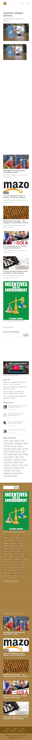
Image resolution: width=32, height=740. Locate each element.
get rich (6, 451)
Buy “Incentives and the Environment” (14, 321)
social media (16, 468)
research (21, 465)
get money (25, 449)
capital (22, 440)
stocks (13, 470)
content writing (17, 443)
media (17, 457)
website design (7, 476)
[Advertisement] (14, 350)
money (21, 457)
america (11, 440)
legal (20, 454)
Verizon (18, 470)
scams (26, 465)
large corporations (12, 454)
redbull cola (14, 465)
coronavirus (7, 446)
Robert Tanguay (9, 18)
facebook (14, 449)
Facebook (20, 731)
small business (7, 468)
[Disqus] (16, 84)
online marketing (8, 462)
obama (24, 460)
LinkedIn (14, 729)
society (22, 468)
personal (16, 462)
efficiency (20, 446)
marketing (25, 454)
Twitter (8, 729)
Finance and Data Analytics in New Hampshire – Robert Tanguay (16, 422)
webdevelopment (8, 473)
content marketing (8, 443)
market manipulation (9, 457)
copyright (25, 443)
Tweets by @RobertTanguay (11, 375)
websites (15, 476)
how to (18, 451)
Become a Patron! (8, 327)
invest (5, 454)
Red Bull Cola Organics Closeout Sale (16, 430)
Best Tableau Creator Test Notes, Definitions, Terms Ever (16, 414)
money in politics (8, 460)
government (12, 451)
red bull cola (7, 465)
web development (18, 473)
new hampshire (17, 460)
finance (19, 449)
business (17, 440)
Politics (21, 462)
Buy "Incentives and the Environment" (14, 532)
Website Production (11, 735)
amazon (6, 440)
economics (13, 446)
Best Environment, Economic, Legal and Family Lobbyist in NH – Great (17, 406)
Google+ (5, 731)
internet (23, 451)
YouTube (21, 729)
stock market (7, 470)
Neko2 (5, 387)
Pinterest (13, 731)
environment (7, 449)
